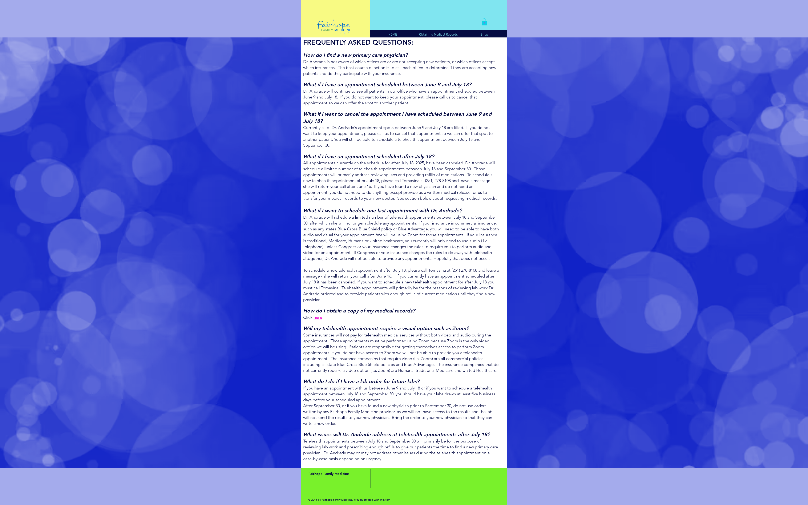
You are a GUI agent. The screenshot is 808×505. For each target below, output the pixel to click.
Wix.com (385, 499)
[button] (484, 21)
